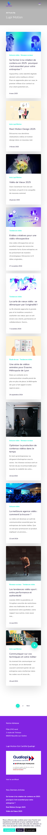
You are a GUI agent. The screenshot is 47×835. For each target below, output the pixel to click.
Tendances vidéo (15, 231)
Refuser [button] (20, 830)
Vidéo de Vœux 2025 (14, 811)
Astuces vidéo (14, 55)
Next (28, 706)
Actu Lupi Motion (15, 124)
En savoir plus (30, 830)
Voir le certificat (12, 779)
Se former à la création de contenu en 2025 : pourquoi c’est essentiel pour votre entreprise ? (23, 800)
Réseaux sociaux (27, 55)
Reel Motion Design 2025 (15, 807)
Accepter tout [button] (9, 830)
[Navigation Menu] (40, 4)
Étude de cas (14, 359)
